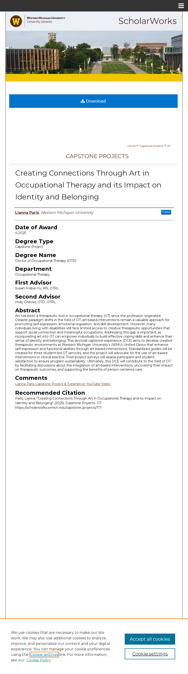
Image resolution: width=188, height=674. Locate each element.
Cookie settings (44, 654)
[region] (94, 646)
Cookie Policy (39, 660)
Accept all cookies (150, 639)
